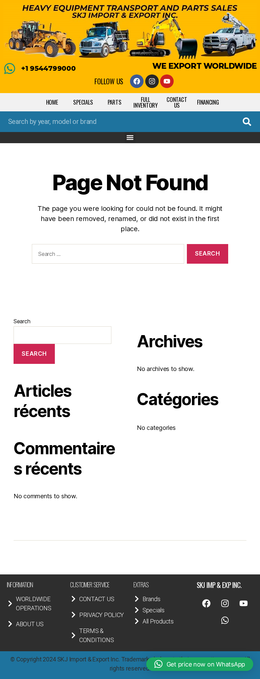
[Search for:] (106, 255)
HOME (52, 102)
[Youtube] (167, 81)
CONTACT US (177, 102)
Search (22, 321)
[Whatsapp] (225, 620)
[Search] (247, 122)
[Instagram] (152, 81)
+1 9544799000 (48, 68)
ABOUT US (30, 624)
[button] (130, 137)
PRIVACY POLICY (101, 614)
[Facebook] (137, 81)
